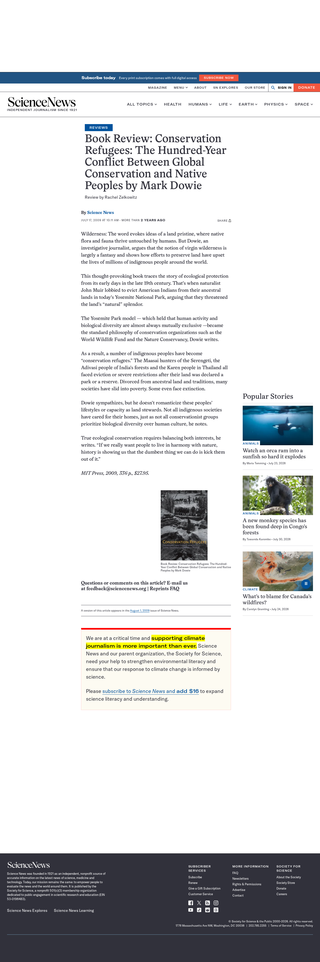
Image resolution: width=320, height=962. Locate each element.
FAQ (235, 873)
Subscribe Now (219, 78)
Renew (192, 883)
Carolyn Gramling (258, 609)
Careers (281, 894)
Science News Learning (74, 910)
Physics (274, 104)
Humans (198, 104)
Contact (238, 895)
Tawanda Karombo (259, 539)
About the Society (288, 877)
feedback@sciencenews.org (116, 589)
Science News (100, 213)
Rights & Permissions (246, 884)
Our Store (255, 87)
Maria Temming (256, 463)
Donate (306, 87)
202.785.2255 (257, 925)
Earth (246, 104)
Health (173, 104)
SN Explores (225, 87)
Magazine (157, 87)
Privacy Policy (304, 925)
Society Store (285, 883)
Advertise (238, 890)
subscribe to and (150, 691)
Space (302, 104)
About (200, 87)
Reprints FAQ (164, 589)
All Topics (140, 104)
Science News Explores (27, 910)
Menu (179, 87)
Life (223, 104)
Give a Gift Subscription (204, 888)
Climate (250, 589)
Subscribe (195, 877)
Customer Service (200, 894)
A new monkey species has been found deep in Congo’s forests (275, 527)
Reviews (98, 127)
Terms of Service (281, 925)
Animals (251, 443)
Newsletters (240, 878)
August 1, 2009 (139, 610)
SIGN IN (285, 87)
